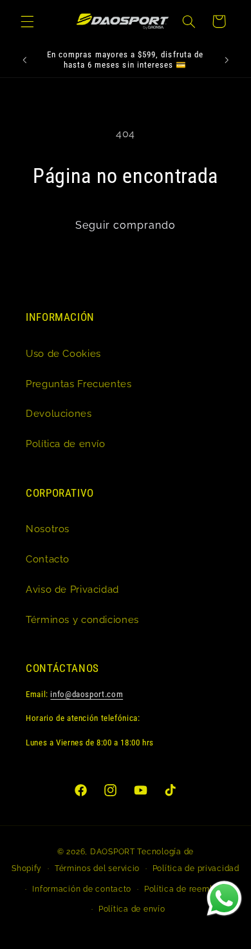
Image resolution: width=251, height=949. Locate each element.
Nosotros (48, 528)
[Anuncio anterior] (24, 60)
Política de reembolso (187, 889)
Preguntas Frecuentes (79, 383)
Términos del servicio (97, 868)
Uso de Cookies (63, 353)
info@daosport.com (86, 694)
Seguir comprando (125, 225)
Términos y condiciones (82, 619)
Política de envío (66, 443)
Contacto (48, 558)
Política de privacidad (196, 868)
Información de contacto (81, 889)
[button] (27, 21)
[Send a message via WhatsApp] (224, 898)
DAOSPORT (112, 851)
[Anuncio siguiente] (226, 60)
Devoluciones (59, 413)
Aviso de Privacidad (72, 589)
